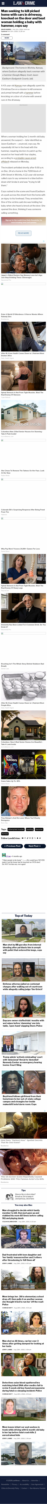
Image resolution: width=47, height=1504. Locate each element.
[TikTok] (28, 838)
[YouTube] (23, 838)
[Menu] (3, 3)
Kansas (18, 85)
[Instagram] (30, 838)
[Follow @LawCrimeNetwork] (35, 838)
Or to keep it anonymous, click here (24, 1197)
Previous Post (13, 846)
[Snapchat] (38, 838)
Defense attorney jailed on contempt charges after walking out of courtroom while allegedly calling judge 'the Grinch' (23, 986)
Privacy (14, 1484)
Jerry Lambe (7, 1263)
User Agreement (37, 1484)
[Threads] (32, 838)
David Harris (6, 29)
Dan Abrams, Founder (38, 1488)
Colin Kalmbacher (9, 1221)
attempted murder (16, 829)
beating (29, 829)
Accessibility (24, 1484)
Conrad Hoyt (7, 1308)
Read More (23, 233)
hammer (29, 93)
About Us (25, 1480)
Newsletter (5, 1484)
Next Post (34, 846)
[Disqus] (23, 880)
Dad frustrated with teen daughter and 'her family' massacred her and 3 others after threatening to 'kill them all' (22, 1257)
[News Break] (40, 838)
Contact (24, 1488)
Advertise (34, 1480)
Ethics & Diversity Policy (10, 1488)
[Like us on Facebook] (25, 838)
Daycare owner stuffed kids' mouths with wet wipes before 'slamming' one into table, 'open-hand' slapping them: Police (23, 1023)
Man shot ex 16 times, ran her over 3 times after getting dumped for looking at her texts (23, 1344)
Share (7, 38)
